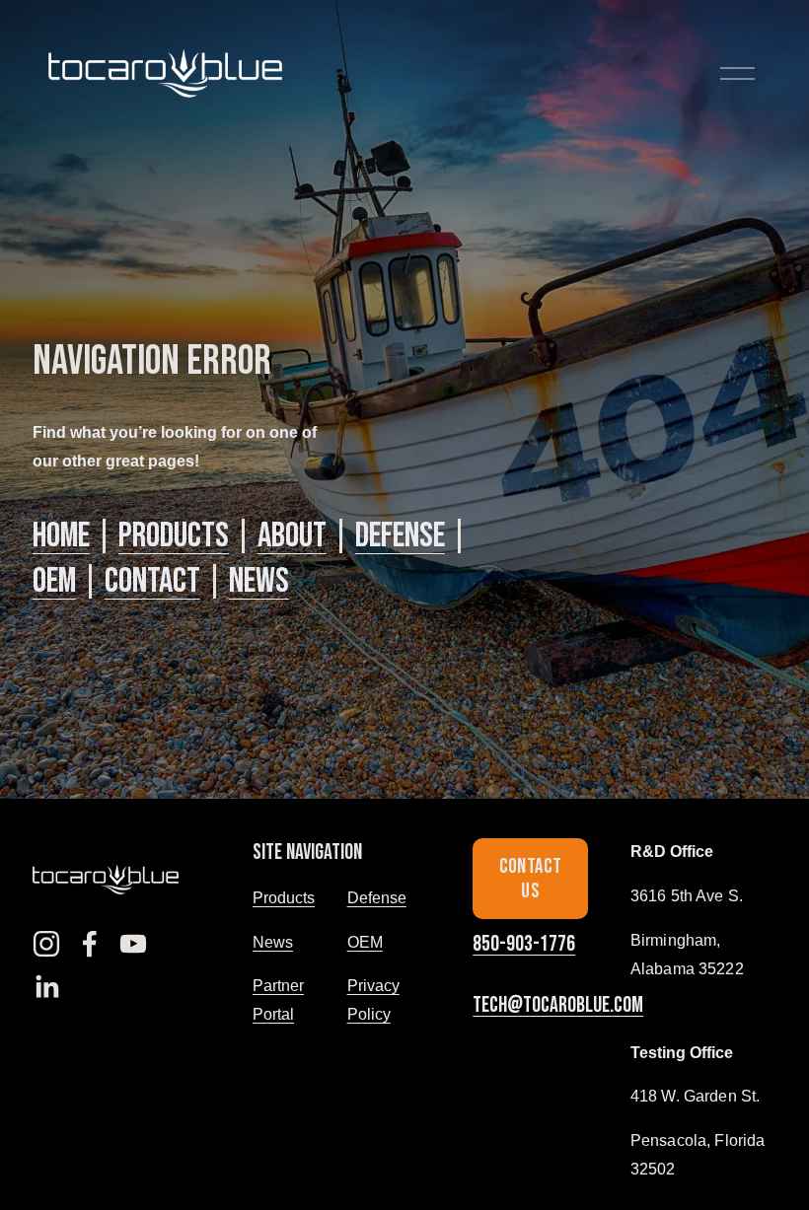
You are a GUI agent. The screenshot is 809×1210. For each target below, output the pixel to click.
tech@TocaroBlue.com (558, 1005)
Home (61, 536)
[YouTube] (133, 944)
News (259, 581)
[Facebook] (90, 944)
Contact (152, 581)
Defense (400, 536)
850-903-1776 (524, 944)
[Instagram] (46, 944)
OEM (54, 581)
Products (173, 536)
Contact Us (530, 878)
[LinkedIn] (46, 987)
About (292, 536)
